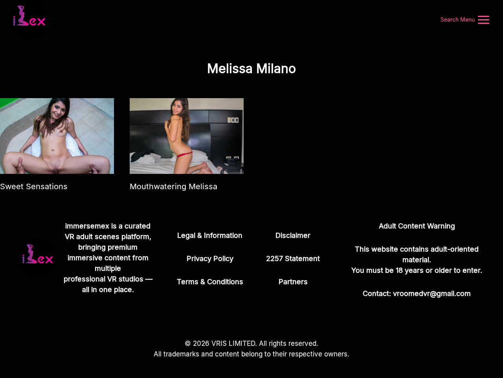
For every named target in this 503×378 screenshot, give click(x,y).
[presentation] (57, 136)
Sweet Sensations (34, 186)
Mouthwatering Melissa (173, 186)
